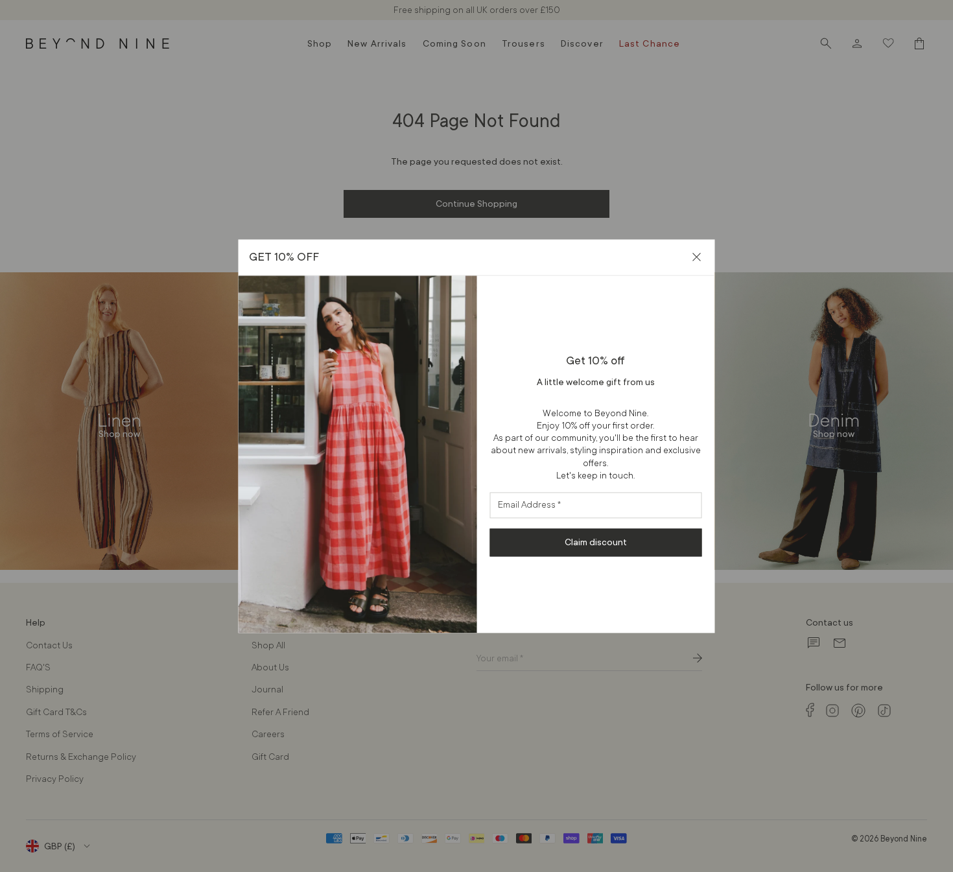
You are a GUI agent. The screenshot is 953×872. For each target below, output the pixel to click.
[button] (697, 257)
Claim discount (596, 542)
